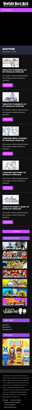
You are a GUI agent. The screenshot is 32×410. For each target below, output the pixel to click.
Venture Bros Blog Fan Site (12, 375)
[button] (7, 10)
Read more (7, 85)
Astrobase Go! (6, 327)
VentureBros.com (7, 329)
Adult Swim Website (15, 400)
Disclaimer (5, 400)
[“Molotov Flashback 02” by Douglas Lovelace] (10, 62)
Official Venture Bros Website (12, 402)
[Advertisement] (16, 29)
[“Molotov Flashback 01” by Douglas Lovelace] (10, 97)
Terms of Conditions (9, 404)
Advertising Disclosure (10, 407)
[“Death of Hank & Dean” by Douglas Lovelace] (10, 199)
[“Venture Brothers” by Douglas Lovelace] (10, 165)
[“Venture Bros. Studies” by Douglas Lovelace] (10, 131)
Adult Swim (5, 325)
